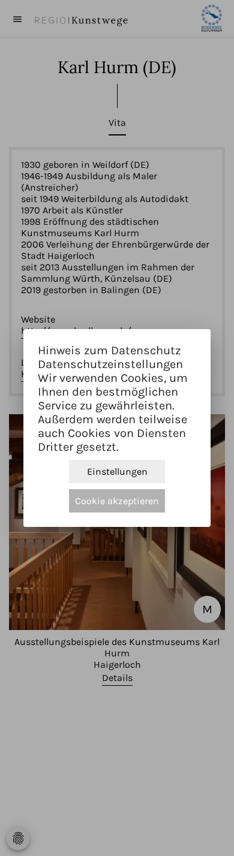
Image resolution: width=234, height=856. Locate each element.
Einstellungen (117, 471)
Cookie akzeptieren (117, 501)
